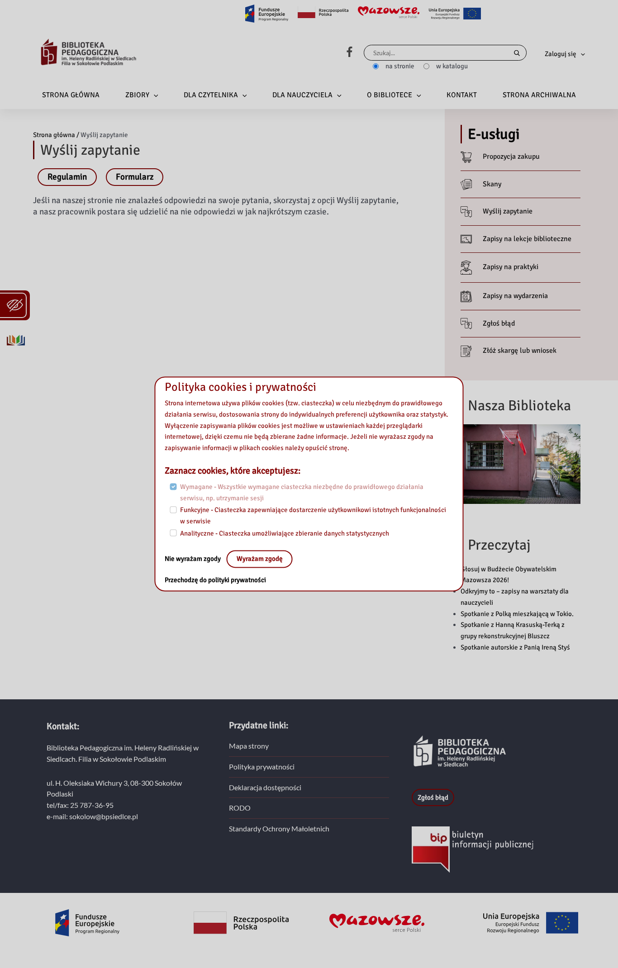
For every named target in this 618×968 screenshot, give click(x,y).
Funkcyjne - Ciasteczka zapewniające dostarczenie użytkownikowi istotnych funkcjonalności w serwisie (313, 516)
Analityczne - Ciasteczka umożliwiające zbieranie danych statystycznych (284, 533)
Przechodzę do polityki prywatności (215, 580)
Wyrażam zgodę (260, 559)
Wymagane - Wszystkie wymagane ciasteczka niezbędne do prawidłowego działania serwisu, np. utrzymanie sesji (301, 492)
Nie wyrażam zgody (193, 559)
